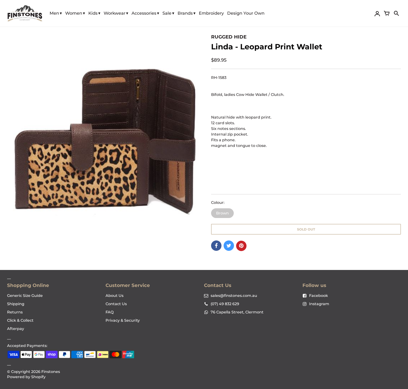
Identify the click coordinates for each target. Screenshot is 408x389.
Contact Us (116, 304)
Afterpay (15, 328)
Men (54, 13)
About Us (114, 295)
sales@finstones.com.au (234, 295)
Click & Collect (20, 320)
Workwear (114, 13)
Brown (222, 213)
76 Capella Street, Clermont (237, 312)
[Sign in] (377, 13)
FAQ (110, 312)
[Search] (396, 13)
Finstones (50, 371)
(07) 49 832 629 (225, 304)
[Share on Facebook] (216, 245)
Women (73, 13)
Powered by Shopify (26, 377)
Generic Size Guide (25, 295)
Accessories (144, 13)
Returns (15, 312)
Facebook (318, 295)
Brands (185, 13)
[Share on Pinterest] (241, 246)
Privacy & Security (123, 320)
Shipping (15, 304)
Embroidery (211, 13)
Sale (166, 13)
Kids (93, 13)
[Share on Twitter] (229, 245)
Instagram (319, 304)
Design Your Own (245, 13)
